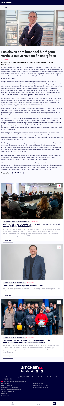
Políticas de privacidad (40, 387)
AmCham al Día (38, 383)
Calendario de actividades (9, 387)
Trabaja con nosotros (8, 391)
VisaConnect (5, 396)
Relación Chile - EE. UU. (40, 385)
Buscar (38, 403)
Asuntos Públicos (6, 385)
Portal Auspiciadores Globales (11, 389)
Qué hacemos (5, 383)
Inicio (13, 403)
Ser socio (4, 393)
